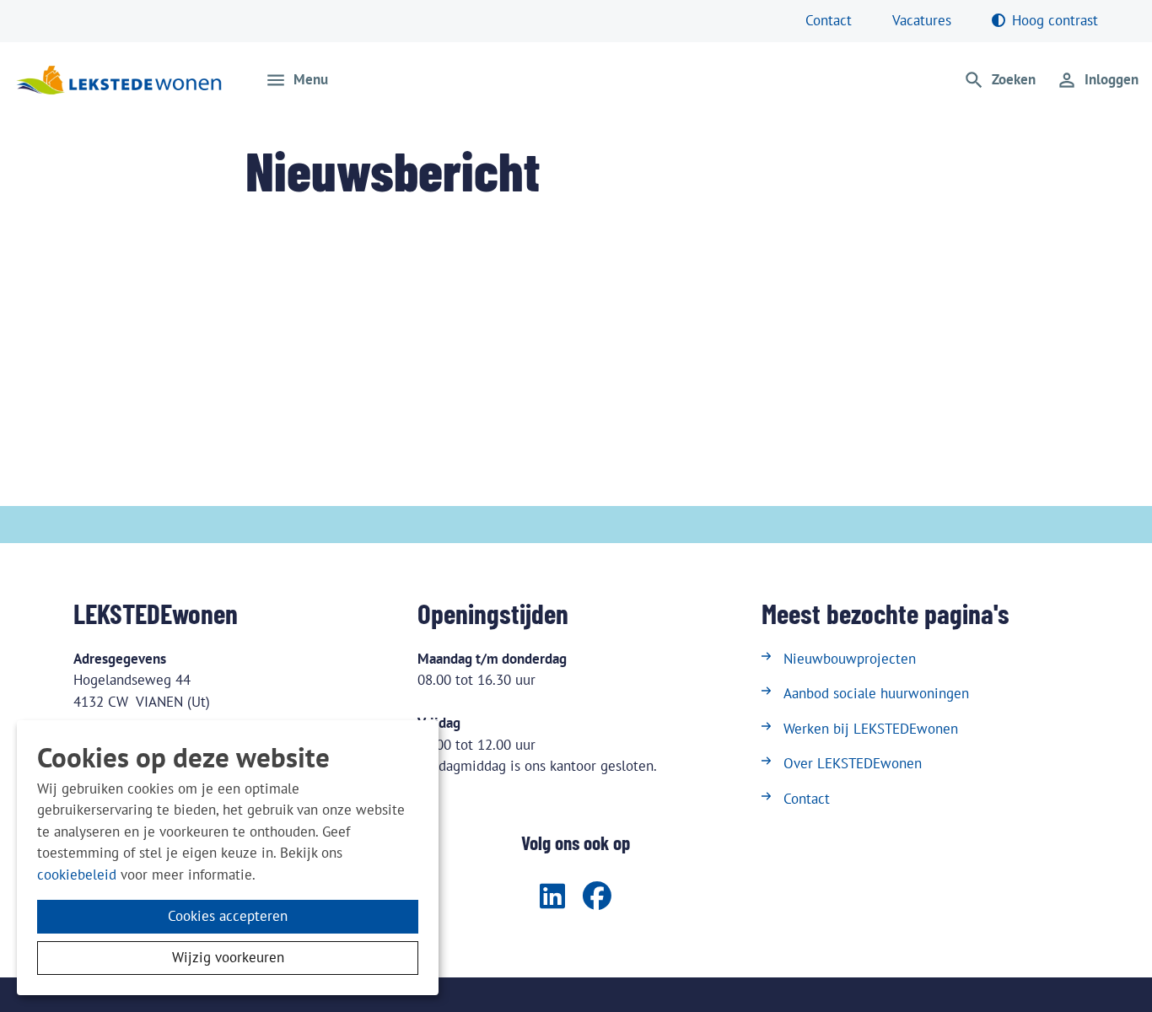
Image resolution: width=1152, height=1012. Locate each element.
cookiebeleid (76, 874)
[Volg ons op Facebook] (597, 897)
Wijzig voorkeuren (228, 957)
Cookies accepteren (228, 916)
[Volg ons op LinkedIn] (552, 897)
